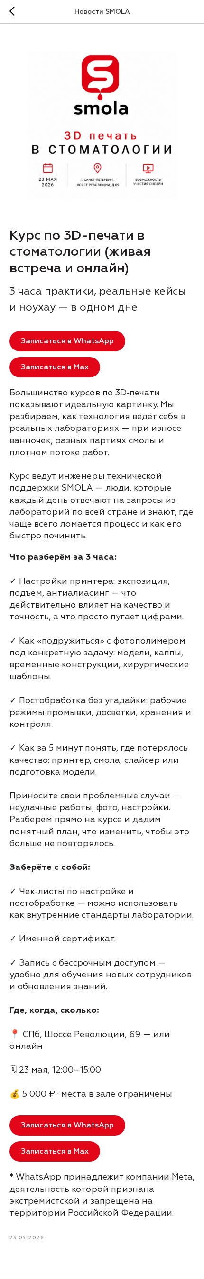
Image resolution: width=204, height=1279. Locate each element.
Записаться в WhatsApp (67, 341)
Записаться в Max (55, 367)
